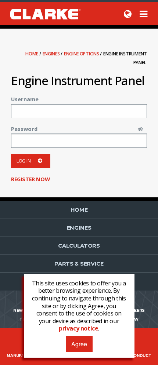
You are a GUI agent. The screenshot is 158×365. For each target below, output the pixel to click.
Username (25, 99)
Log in (23, 161)
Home (32, 54)
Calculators (79, 245)
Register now (30, 179)
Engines (52, 54)
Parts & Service (79, 263)
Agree (79, 344)
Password (24, 128)
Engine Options (82, 54)
